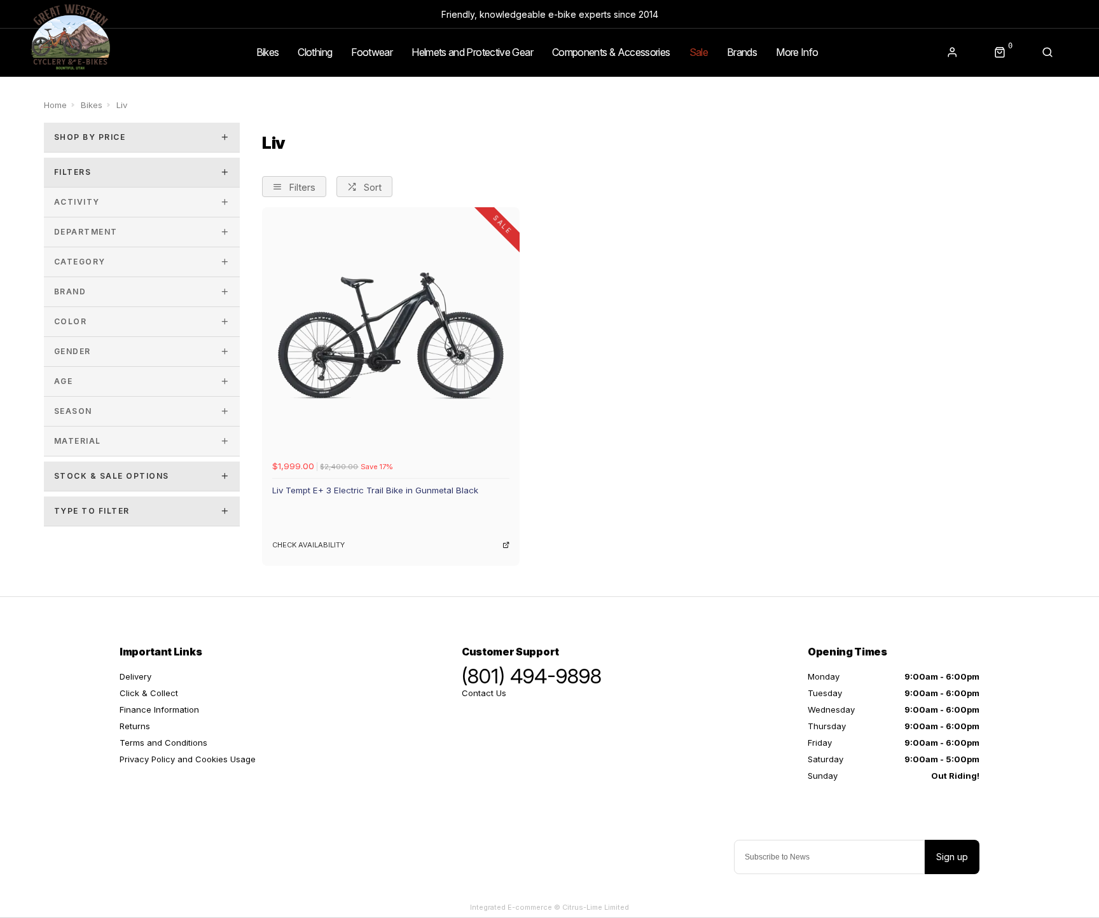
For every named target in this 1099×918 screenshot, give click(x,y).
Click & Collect (149, 693)
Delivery (135, 676)
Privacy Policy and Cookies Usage (188, 759)
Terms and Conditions (163, 742)
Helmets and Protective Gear (472, 52)
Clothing (315, 52)
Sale (698, 52)
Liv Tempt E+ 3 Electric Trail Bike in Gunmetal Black (375, 490)
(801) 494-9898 (532, 676)
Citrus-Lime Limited (595, 907)
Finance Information (159, 709)
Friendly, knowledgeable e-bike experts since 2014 (549, 14)
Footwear (371, 52)
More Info (797, 52)
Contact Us (484, 693)
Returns (135, 726)
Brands (742, 52)
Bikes (267, 52)
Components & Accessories (611, 52)
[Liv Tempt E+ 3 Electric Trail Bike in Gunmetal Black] (390, 336)
